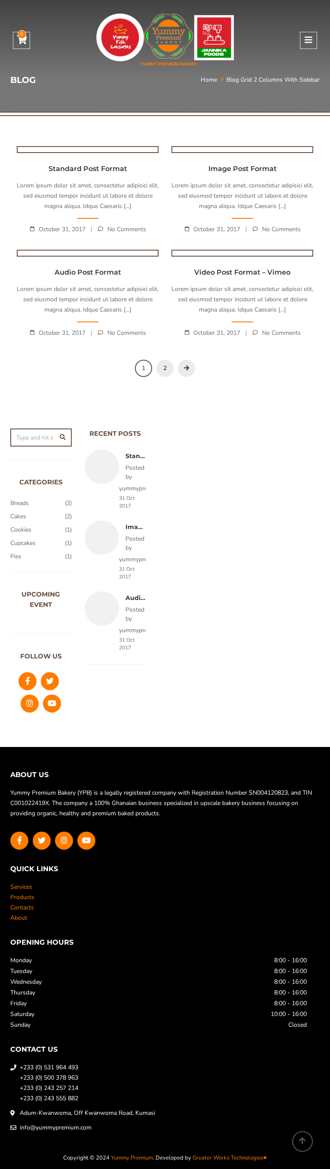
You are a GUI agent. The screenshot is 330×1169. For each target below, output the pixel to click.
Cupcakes (23, 543)
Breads (19, 503)
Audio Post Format (88, 272)
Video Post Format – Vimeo (242, 272)
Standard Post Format (88, 169)
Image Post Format (242, 169)
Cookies (20, 530)
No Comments (126, 229)
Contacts (22, 907)
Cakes (18, 516)
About (18, 918)
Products (22, 897)
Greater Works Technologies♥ (229, 1158)
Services (21, 887)
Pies (15, 556)
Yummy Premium (132, 1158)
